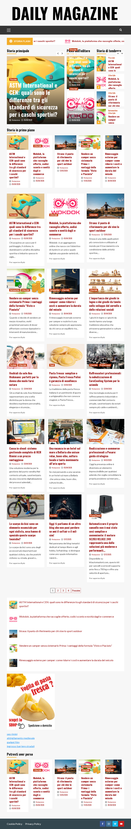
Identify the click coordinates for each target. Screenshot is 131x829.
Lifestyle (73, 89)
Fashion (13, 365)
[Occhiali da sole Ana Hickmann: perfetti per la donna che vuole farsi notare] (25, 356)
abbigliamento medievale (21, 738)
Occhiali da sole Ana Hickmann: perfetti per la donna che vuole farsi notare (24, 379)
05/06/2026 (76, 120)
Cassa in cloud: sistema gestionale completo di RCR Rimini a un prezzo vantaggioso (25, 454)
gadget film (13, 742)
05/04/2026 (68, 467)
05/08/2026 (28, 120)
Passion (13, 79)
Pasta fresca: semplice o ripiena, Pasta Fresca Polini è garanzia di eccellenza (65, 377)
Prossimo (76, 590)
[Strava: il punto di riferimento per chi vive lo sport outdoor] (101, 81)
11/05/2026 (88, 180)
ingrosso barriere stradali (21, 746)
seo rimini (12, 734)
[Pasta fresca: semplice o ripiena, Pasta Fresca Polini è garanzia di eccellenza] (65, 356)
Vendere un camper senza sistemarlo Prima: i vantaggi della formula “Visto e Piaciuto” (88, 164)
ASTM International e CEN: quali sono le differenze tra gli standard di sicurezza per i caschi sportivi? (33, 99)
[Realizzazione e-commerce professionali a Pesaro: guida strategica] (105, 431)
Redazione (16, 120)
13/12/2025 (67, 539)
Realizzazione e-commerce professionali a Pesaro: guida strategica (104, 452)
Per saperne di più (17, 262)
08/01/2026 (28, 543)
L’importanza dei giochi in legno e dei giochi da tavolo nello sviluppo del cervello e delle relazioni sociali (105, 303)
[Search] (121, 30)
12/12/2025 (107, 554)
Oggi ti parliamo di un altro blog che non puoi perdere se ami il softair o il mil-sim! (65, 529)
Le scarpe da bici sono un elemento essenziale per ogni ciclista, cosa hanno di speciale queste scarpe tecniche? (25, 531)
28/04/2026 (112, 180)
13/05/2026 (64, 170)
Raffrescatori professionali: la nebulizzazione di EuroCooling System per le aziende (105, 379)
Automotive (112, 93)
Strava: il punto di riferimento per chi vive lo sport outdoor (114, 86)
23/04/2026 (28, 388)
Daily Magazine (65, 13)
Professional (105, 365)
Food (52, 365)
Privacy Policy (33, 823)
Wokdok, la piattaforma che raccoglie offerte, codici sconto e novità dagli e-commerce (80, 103)
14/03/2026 (108, 460)
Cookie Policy (14, 823)
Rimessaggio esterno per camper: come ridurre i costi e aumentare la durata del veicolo (113, 164)
